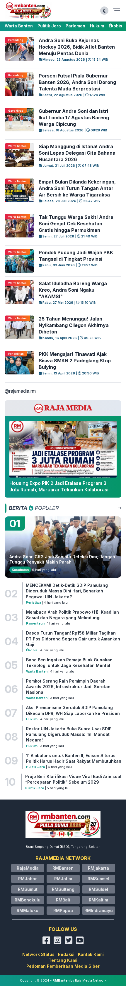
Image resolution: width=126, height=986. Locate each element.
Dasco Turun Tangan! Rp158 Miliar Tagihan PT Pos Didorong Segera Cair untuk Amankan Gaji (73, 638)
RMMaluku (27, 910)
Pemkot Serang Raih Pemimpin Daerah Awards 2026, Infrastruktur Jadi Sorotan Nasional (68, 686)
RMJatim (63, 878)
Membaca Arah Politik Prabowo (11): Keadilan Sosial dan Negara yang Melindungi (72, 615)
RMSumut (28, 889)
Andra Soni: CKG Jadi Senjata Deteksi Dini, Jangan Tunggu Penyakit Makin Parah (62, 559)
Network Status (38, 954)
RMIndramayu (98, 910)
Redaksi (66, 954)
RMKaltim (98, 899)
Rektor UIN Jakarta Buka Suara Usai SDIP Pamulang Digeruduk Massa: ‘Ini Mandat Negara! (69, 734)
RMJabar (27, 878)
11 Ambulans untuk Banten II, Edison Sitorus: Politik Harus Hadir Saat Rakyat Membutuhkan (73, 758)
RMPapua (63, 910)
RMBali (63, 899)
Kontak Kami (91, 954)
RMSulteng (63, 889)
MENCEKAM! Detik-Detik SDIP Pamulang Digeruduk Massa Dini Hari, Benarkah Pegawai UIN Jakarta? (67, 591)
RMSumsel (98, 878)
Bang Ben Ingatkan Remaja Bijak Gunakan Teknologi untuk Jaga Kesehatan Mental (69, 662)
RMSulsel (98, 889)
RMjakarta (98, 868)
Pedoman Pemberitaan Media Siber (63, 966)
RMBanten (63, 868)
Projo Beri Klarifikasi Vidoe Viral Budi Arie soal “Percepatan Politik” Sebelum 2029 (73, 779)
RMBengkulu (27, 899)
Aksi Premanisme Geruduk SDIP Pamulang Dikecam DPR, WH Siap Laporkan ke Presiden (73, 710)
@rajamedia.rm (20, 391)
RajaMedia (28, 868)
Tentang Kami (63, 960)
